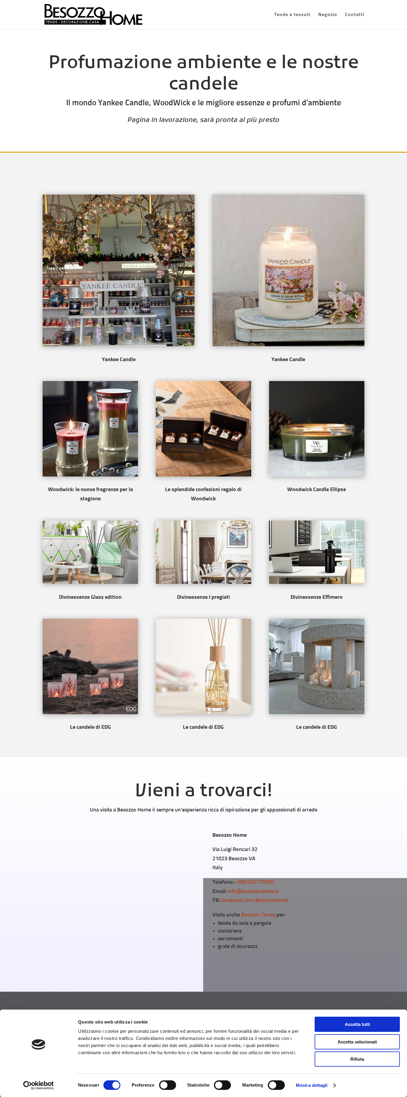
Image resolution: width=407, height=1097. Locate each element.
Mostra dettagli (312, 1085)
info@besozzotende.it (253, 891)
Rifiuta (357, 1059)
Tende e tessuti (292, 14)
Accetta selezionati (357, 1041)
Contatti (354, 14)
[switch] (167, 1085)
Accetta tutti (357, 1024)
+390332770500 (254, 882)
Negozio (327, 14)
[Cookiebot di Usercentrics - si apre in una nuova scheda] (39, 1085)
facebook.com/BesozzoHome (254, 900)
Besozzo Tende (258, 915)
